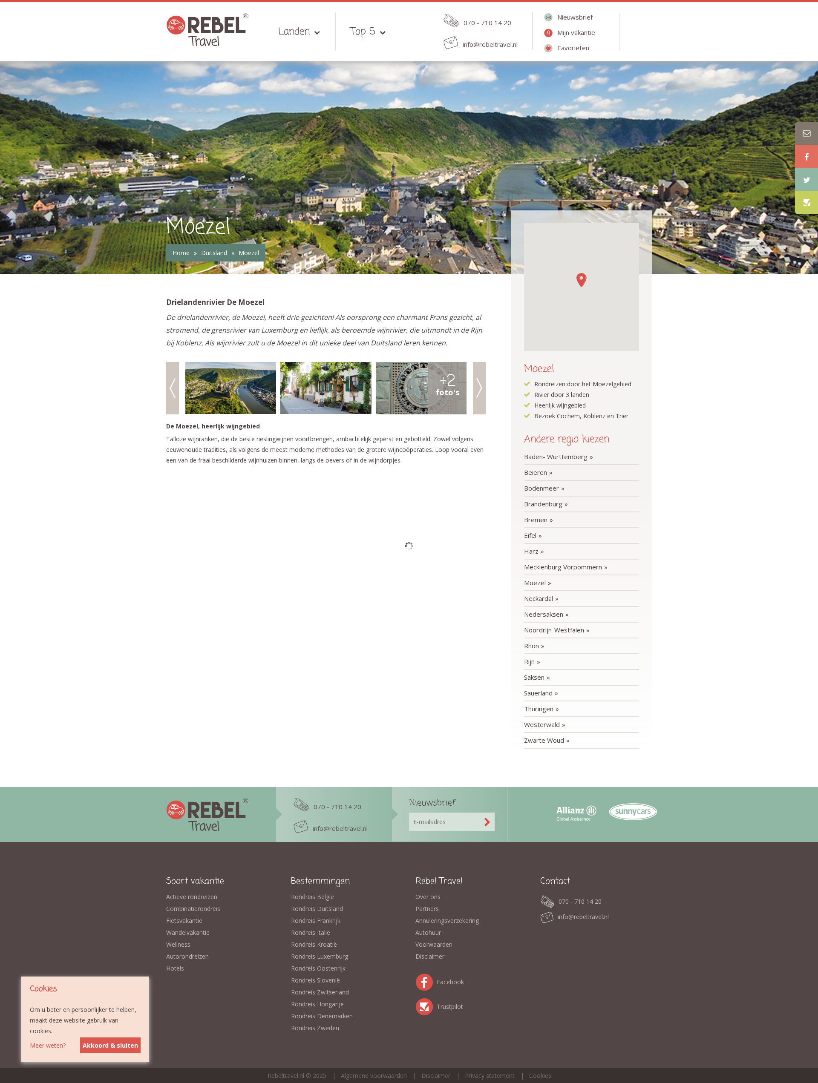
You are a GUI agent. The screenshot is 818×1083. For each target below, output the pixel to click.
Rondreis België (312, 897)
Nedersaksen (543, 614)
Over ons (428, 897)
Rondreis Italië (310, 932)
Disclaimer (429, 956)
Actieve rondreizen (191, 897)
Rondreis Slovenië (315, 980)
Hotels (175, 968)
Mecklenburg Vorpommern (563, 567)
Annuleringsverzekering (447, 920)
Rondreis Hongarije (317, 1004)
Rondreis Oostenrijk (318, 968)
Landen (294, 31)
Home (181, 253)
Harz (531, 551)
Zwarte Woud (544, 740)
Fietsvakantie (184, 920)
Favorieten (573, 47)
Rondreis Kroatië (314, 944)
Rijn (529, 661)
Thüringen (538, 708)
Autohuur (428, 932)
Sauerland (538, 693)
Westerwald (542, 724)
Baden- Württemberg (556, 456)
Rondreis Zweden (315, 1028)
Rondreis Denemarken (322, 1016)
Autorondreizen (187, 956)
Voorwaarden (433, 944)
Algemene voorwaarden (374, 1076)
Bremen (535, 519)
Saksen (534, 677)
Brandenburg (543, 504)
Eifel (530, 535)
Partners (427, 909)
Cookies (540, 1076)
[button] (581, 280)
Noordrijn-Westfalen (554, 630)
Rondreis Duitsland (317, 909)
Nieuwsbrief (575, 17)
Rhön (531, 645)
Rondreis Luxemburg (319, 956)
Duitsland (214, 253)
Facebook (426, 980)
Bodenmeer (541, 488)
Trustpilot (426, 1005)
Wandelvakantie (188, 932)
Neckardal (538, 598)
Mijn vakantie (576, 32)
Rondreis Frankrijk (315, 920)
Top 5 (363, 31)
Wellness (178, 944)
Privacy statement (490, 1076)
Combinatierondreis (193, 909)
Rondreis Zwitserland (320, 992)
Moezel (249, 253)
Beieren (535, 472)
